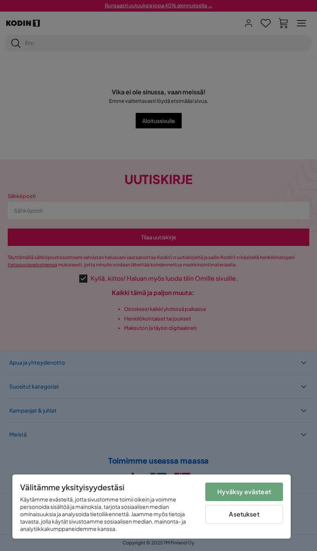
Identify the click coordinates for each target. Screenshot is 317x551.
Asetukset (244, 514)
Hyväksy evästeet (244, 492)
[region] (151, 506)
